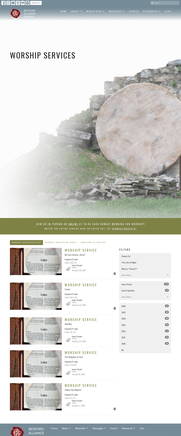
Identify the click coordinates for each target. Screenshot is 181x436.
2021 (144, 337)
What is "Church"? (129, 269)
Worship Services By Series (61, 242)
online (73, 224)
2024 (144, 318)
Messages (115, 11)
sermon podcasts (124, 228)
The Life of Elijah (128, 262)
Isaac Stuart (144, 284)
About (75, 11)
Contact (36, 2)
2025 (144, 312)
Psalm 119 (125, 256)
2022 (144, 331)
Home (63, 11)
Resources (150, 11)
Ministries (94, 11)
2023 (144, 325)
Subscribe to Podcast (93, 242)
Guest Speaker (144, 290)
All (122, 350)
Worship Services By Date (26, 242)
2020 (144, 343)
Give (168, 11)
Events (134, 11)
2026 (144, 306)
